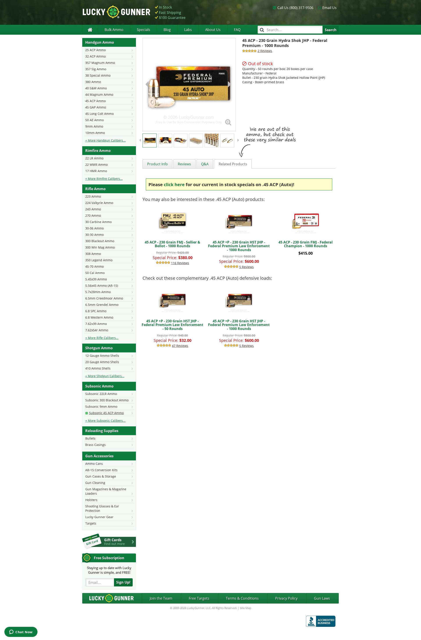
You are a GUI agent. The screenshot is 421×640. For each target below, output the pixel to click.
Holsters (91, 500)
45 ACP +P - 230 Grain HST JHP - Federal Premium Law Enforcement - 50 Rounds (172, 325)
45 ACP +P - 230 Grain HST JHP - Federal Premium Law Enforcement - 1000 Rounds (239, 246)
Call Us (295, 7)
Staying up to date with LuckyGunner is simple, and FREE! (109, 570)
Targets (90, 523)
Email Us (329, 7)
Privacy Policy (286, 598)
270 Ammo (93, 215)
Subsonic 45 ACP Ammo (106, 413)
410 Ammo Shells (98, 368)
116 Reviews (180, 263)
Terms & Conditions (242, 598)
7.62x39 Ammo (96, 324)
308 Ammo (93, 254)
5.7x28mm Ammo (98, 292)
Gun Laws (322, 598)
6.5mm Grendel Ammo (101, 305)
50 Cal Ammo (95, 273)
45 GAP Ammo (95, 107)
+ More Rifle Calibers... (101, 338)
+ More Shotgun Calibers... (104, 376)
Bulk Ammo (114, 29)
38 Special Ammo (98, 75)
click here (174, 184)
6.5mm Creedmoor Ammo (104, 298)
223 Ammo (93, 196)
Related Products (233, 164)
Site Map (245, 608)
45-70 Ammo (94, 266)
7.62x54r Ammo (96, 330)
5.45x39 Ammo (96, 279)
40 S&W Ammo (96, 88)
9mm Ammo (94, 126)
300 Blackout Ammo (99, 241)
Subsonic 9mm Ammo (101, 406)
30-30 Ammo (94, 235)
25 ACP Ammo (95, 50)
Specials (143, 29)
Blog (167, 29)
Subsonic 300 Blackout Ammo (106, 400)
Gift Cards (114, 541)
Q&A (205, 164)
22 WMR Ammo (96, 164)
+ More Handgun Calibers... (105, 140)
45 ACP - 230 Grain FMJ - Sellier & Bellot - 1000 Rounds (172, 244)
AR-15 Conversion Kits (101, 470)
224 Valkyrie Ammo (99, 203)
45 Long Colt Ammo (99, 114)
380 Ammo (93, 82)
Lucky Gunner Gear (99, 517)
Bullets (90, 438)
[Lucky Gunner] (90, 30)
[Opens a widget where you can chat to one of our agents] (20, 632)
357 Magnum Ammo (100, 63)
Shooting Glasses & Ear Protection (102, 508)
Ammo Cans (94, 464)
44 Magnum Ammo (99, 94)
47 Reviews (180, 346)
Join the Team (161, 598)
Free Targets (199, 598)
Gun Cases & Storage (100, 476)
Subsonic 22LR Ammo (101, 394)
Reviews (184, 164)
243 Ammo (93, 209)
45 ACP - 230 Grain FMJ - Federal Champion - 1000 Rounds (305, 244)
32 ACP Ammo (95, 56)
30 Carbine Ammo (98, 222)
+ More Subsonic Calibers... (105, 420)
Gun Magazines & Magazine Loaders (105, 491)
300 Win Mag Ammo (100, 247)
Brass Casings (95, 445)
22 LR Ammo (94, 158)
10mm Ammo (95, 133)
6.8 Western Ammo (99, 317)
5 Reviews (246, 267)
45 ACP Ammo (95, 101)
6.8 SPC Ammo (95, 311)
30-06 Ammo (94, 228)
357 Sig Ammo (95, 69)
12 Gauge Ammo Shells (102, 355)
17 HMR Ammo (96, 171)
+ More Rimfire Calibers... (104, 179)
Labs (188, 29)
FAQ (237, 29)
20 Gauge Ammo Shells (102, 362)
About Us (213, 29)
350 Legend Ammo (98, 260)
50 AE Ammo (94, 120)
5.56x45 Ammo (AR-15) (101, 285)
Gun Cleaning (95, 483)
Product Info (157, 164)
